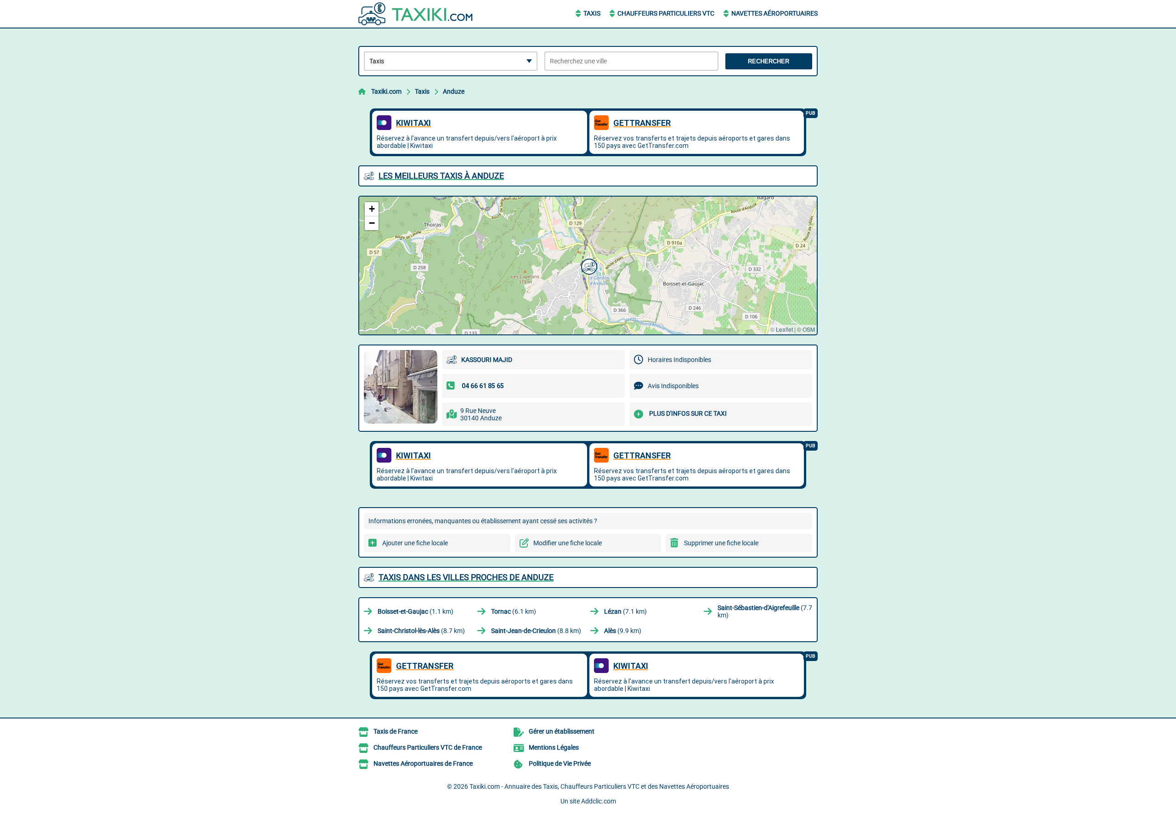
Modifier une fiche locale (567, 543)
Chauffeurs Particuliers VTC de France (427, 747)
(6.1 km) (513, 611)
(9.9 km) (622, 630)
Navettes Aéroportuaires (774, 13)
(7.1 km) (625, 611)
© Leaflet (781, 329)
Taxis (591, 13)
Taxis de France (395, 731)
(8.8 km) (536, 630)
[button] (588, 265)
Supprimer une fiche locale (721, 543)
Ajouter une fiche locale (415, 543)
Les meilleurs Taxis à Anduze (441, 176)
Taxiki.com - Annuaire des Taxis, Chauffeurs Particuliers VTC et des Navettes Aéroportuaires (599, 786)
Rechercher (768, 61)
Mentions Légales (554, 747)
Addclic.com (598, 801)
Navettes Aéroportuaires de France (423, 763)
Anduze (453, 91)
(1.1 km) (415, 611)
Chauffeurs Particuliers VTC (665, 13)
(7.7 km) (765, 611)
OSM (809, 329)
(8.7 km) (421, 630)
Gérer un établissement (561, 731)
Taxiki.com (386, 91)
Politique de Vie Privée (560, 763)
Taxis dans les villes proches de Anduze (466, 577)
